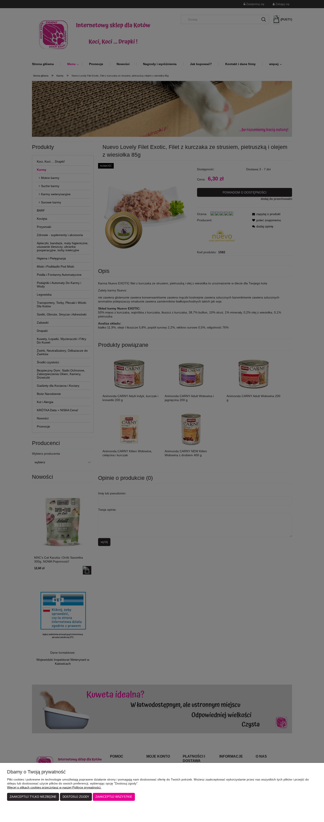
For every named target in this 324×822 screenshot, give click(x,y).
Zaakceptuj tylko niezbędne (33, 796)
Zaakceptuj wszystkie (113, 796)
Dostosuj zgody (76, 796)
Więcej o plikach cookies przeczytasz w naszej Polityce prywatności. (54, 787)
